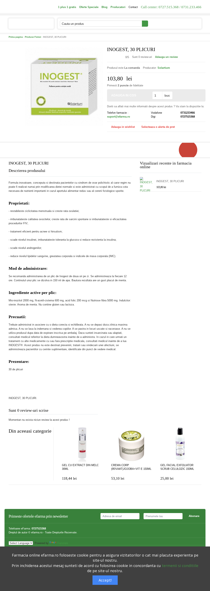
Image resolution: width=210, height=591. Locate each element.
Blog (104, 7)
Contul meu (159, 23)
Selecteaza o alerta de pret (158, 126)
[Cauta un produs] (145, 24)
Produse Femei (33, 37)
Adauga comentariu (117, 411)
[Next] (20, 441)
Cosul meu (185, 23)
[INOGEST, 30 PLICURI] (64, 86)
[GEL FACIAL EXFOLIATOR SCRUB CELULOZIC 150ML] (180, 444)
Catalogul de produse (28, 23)
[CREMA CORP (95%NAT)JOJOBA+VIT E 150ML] (131, 444)
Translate (62, 543)
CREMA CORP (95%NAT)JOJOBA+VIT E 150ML (131, 467)
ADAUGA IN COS (123, 95)
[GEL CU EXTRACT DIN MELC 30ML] (82, 444)
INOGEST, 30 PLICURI (170, 181)
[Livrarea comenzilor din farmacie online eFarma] (190, 150)
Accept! (105, 580)
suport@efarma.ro (118, 116)
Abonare (194, 516)
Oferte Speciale (88, 7)
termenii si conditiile (180, 565)
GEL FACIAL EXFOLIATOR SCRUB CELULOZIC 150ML (177, 467)
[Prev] (12, 441)
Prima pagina (16, 37)
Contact (133, 7)
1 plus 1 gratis (67, 7)
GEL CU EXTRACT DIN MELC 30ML (80, 467)
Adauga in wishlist (123, 126)
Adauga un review (166, 56)
